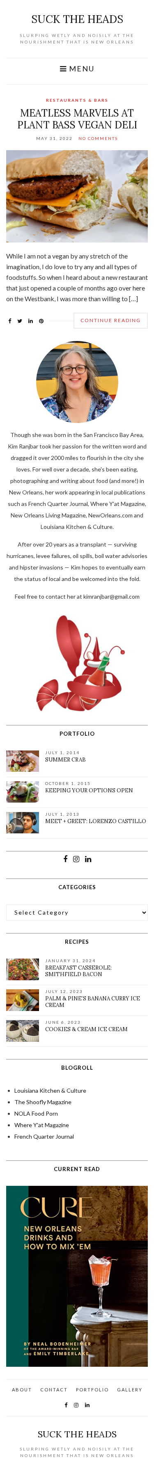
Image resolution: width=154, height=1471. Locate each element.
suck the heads (77, 19)
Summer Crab (65, 759)
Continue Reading (110, 320)
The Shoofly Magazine (42, 1101)
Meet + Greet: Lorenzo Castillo (95, 821)
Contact (54, 1389)
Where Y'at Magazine (41, 1124)
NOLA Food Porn (36, 1113)
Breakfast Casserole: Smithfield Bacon (78, 971)
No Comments (98, 138)
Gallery (130, 1389)
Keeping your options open (89, 790)
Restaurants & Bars (77, 100)
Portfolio (92, 1389)
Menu (80, 69)
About (22, 1389)
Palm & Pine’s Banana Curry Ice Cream (92, 1002)
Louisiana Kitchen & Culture (50, 1090)
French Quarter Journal (44, 1136)
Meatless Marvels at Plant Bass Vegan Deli (77, 119)
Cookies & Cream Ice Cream (86, 1029)
